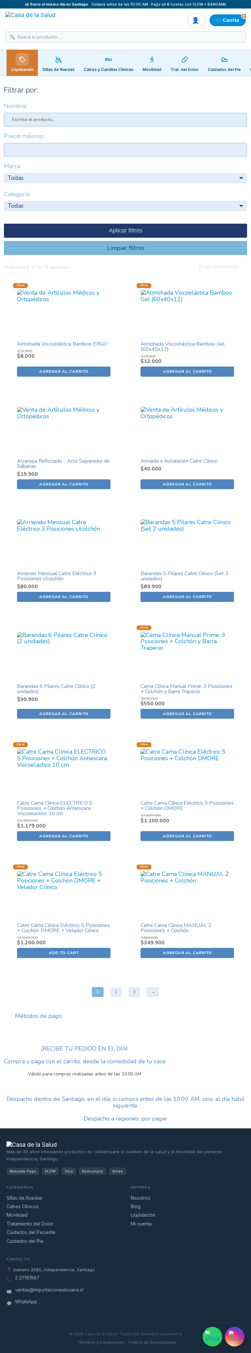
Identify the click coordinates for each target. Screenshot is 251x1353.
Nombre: (15, 106)
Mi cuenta (141, 1223)
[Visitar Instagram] (234, 1336)
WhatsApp (26, 1301)
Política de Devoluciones (152, 1342)
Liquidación (22, 69)
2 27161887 (27, 1277)
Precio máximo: (24, 136)
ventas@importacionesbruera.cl (49, 1289)
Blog (136, 1206)
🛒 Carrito (230, 18)
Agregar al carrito (64, 371)
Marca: (12, 166)
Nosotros (140, 1197)
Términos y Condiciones (100, 1342)
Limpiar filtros (125, 248)
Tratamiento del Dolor (30, 1223)
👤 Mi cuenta (196, 20)
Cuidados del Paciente (31, 1232)
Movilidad (17, 1214)
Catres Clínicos (23, 1206)
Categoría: (17, 194)
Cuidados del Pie (25, 1241)
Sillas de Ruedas (24, 1197)
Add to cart (64, 952)
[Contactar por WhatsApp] (212, 1336)
